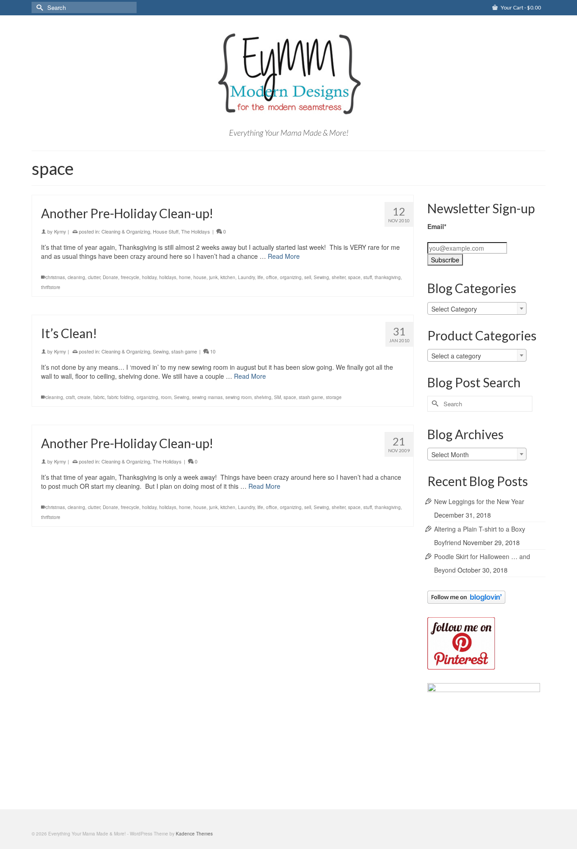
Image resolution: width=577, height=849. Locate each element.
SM (277, 397)
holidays (167, 277)
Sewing (321, 277)
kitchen (227, 277)
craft (70, 397)
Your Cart (520, 7)
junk (213, 277)
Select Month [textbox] (450, 454)
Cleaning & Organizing (125, 231)
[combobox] (477, 308)
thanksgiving (388, 277)
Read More (284, 256)
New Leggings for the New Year (479, 501)
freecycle (130, 277)
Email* (436, 226)
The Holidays (195, 231)
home (185, 277)
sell (307, 277)
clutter (94, 277)
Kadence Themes (194, 834)
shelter (338, 277)
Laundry (246, 277)
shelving (262, 397)
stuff (367, 277)
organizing (291, 277)
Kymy (60, 231)
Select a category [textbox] (456, 355)
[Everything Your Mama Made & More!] (288, 74)
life (260, 277)
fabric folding (120, 397)
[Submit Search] (38, 7)
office (271, 277)
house (199, 277)
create (84, 397)
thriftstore (50, 287)
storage (334, 397)
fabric (99, 397)
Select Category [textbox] (454, 308)
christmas (55, 277)
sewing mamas (207, 397)
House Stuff (166, 231)
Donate (110, 277)
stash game (184, 351)
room (166, 397)
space (354, 277)
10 (212, 351)
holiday (149, 277)
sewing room (238, 397)
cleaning (76, 277)
